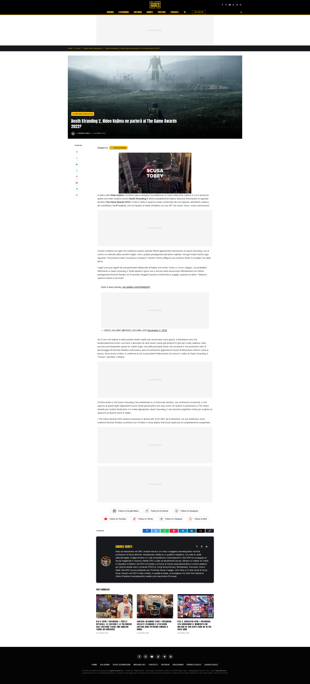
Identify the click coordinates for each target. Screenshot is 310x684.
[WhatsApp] (76, 170)
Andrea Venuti (84, 133)
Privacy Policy (194, 664)
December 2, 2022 (157, 330)
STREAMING (123, 12)
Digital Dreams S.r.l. (116, 671)
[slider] (152, 191)
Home (94, 664)
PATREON (199, 12)
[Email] (76, 182)
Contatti (153, 664)
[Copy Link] (76, 195)
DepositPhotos (221, 671)
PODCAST (174, 12)
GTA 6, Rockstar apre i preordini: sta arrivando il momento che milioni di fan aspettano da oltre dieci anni (194, 625)
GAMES (150, 12)
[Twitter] (76, 158)
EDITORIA (138, 12)
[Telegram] (76, 188)
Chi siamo (105, 664)
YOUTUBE (162, 12)
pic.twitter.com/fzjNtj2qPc (136, 287)
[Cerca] (241, 12)
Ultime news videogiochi (82, 114)
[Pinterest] (76, 176)
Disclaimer (178, 664)
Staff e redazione (122, 664)
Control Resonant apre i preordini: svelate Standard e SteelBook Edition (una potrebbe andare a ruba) (154, 625)
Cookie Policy (211, 664)
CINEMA (110, 12)
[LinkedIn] (76, 164)
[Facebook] (76, 151)
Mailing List (140, 664)
